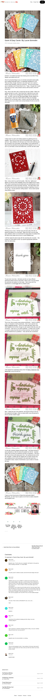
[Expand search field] (42, 2)
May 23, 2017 (11, 642)
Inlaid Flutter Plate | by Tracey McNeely (12, 547)
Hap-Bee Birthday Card (7, 688)
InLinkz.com (6, 531)
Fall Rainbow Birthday (7, 674)
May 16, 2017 (11, 559)
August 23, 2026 (40, 673)
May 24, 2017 (11, 653)
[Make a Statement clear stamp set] (13, 521)
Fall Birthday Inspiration (8, 678)
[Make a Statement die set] (19, 521)
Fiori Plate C (26, 143)
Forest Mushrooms (6, 683)
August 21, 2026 (40, 678)
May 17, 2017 (11, 615)
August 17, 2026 (40, 687)
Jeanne (10, 570)
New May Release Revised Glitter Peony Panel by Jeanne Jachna (37, 547)
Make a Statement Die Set (11, 325)
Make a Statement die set (19, 526)
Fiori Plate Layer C (7, 526)
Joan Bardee (11, 608)
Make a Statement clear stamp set (14, 527)
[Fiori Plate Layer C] (7, 521)
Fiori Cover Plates (24, 96)
